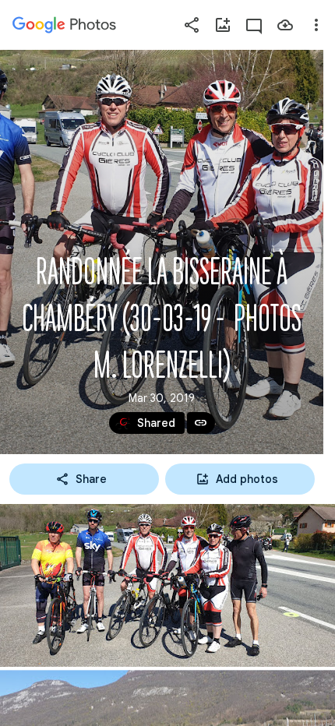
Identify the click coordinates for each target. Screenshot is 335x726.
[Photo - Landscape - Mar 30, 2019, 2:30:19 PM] (167, 585)
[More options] (316, 25)
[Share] (191, 25)
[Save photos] (285, 25)
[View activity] (254, 25)
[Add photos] (222, 25)
